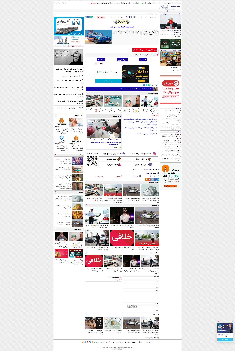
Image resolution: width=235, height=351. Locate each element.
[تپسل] (96, 64)
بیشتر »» (163, 14)
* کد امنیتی (156, 304)
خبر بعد (142, 60)
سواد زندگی (143, 3)
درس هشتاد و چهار (175, 70)
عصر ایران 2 (98, 3)
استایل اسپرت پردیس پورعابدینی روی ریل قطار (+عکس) (171, 119)
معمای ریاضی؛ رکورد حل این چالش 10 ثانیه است (171, 156)
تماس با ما (173, 3)
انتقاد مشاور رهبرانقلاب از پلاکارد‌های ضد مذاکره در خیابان (171, 31)
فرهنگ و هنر (118, 3)
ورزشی (127, 3)
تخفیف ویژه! (225, 340)
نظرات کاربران (122, 60)
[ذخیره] (129, 17)
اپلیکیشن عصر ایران (92, 154)
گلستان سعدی (111, 159)
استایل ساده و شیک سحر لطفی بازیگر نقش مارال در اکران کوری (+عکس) (171, 128)
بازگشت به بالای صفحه (151, 338)
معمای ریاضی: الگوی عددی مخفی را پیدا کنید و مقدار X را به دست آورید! (171, 147)
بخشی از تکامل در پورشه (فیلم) (147, 134)
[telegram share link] (90, 17)
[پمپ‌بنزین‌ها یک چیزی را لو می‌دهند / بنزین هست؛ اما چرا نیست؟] (104, 128)
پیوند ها (147, 3)
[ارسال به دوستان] (128, 17)
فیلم (102, 3)
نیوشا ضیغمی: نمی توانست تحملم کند (71, 76)
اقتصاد (134, 3)
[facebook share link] (88, 17)
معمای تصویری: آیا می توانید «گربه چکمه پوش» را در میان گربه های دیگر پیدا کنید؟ (171, 139)
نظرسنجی (161, 3)
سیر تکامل (147, 173)
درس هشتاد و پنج (175, 67)
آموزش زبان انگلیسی (142, 164)
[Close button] (232, 322)
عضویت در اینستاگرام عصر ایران (141, 153)
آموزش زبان (93, 3)
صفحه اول (178, 3)
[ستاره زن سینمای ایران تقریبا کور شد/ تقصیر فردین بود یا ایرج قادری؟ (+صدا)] (68, 57)
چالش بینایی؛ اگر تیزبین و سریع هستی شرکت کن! (172, 151)
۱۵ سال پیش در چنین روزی (112, 153)
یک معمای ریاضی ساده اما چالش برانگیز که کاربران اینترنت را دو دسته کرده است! (171, 143)
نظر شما (156, 276)
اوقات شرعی (152, 3)
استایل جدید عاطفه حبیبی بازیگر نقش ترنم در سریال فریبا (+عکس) (171, 124)
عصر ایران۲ (142, 342)
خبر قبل (102, 60)
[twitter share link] (86, 17)
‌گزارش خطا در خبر (101, 17)
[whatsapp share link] (92, 17)
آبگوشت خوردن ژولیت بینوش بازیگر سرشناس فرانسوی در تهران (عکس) (172, 115)
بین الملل (123, 3)
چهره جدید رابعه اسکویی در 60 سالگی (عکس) (172, 111)
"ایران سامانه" (114, 349)
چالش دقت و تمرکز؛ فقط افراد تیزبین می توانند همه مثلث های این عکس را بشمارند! (171, 135)
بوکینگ (114, 280)
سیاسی (138, 3)
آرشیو (169, 3)
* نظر (157, 290)
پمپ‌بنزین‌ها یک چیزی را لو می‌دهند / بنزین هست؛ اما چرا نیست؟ (170, 35)
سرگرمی (151, 17)
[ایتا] (146, 179)
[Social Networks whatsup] (149, 85)
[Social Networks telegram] (144, 85)
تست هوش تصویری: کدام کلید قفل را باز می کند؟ (171, 160)
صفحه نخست (156, 17)
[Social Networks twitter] (146, 85)
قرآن (109, 3)
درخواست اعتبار (108, 81)
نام (157, 279)
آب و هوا (157, 3)
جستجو (165, 3)
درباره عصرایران (135, 342)
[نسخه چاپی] (127, 17)
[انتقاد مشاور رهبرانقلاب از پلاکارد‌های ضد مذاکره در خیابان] (170, 22)
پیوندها (117, 342)
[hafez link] (122, 22)
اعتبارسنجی (119, 280)
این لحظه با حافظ (141, 159)
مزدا (151, 173)
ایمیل (157, 285)
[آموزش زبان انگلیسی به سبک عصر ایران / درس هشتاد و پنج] (170, 59)
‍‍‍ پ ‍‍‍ (133, 16)
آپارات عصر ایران (112, 164)
